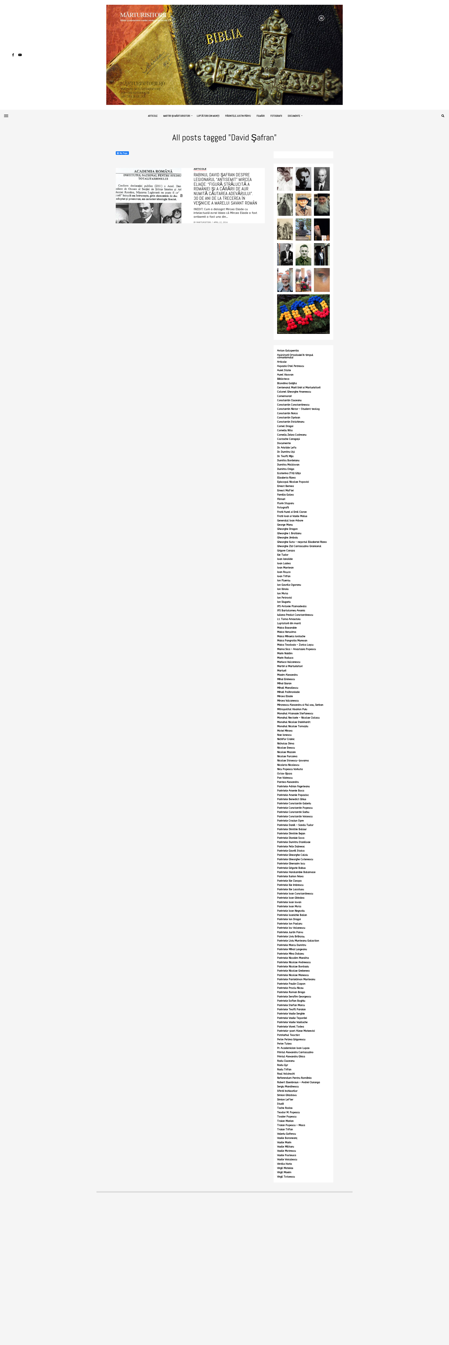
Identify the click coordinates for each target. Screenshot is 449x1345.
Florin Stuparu (285, 503)
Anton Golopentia (288, 350)
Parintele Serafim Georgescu (294, 996)
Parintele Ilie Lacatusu (290, 889)
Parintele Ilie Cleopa (289, 880)
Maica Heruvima (286, 632)
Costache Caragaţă (288, 439)
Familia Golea (285, 494)
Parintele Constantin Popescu (295, 807)
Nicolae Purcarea (287, 756)
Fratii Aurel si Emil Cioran (292, 511)
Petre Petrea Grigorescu (291, 1039)
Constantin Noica (287, 413)
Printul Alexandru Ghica (291, 1056)
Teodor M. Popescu (288, 1112)
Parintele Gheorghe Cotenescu (295, 859)
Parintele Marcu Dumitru (291, 945)
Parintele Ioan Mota (289, 906)
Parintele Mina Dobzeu (290, 953)
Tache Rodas (285, 1108)
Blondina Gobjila (287, 383)
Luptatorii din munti (289, 623)
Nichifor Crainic (286, 739)
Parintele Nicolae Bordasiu (293, 966)
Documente (294, 115)
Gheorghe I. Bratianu (289, 533)
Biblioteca (283, 378)
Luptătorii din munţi (208, 115)
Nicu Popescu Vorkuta (290, 769)
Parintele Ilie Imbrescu (290, 885)
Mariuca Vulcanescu (288, 662)
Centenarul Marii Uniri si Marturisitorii (298, 387)
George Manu (285, 524)
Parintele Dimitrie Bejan (291, 833)
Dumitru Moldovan (288, 464)
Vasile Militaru (285, 1146)
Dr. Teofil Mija (285, 456)
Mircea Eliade (285, 696)
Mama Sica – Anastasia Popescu (296, 649)
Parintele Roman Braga (291, 992)
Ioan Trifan (283, 576)
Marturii (281, 670)
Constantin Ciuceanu (289, 400)
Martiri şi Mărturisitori (176, 115)
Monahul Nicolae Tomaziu (292, 726)
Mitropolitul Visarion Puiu (292, 709)
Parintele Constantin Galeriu (294, 803)
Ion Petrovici (284, 597)
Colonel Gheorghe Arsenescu (294, 391)
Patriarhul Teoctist (288, 1035)
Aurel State (284, 370)
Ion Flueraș (283, 580)
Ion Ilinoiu (283, 589)
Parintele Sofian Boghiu (291, 1000)
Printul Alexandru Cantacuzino (295, 1052)
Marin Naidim (285, 653)
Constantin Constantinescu (293, 404)
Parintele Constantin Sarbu (293, 812)
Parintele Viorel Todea (290, 1026)
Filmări (261, 115)
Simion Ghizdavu (287, 1095)
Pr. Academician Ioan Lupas (293, 1048)
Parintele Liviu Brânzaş (291, 936)
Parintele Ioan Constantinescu (295, 893)
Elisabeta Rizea (286, 477)
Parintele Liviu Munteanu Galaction (298, 940)
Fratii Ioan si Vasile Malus (292, 516)
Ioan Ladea (284, 563)
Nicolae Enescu (286, 747)
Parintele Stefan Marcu (291, 1005)
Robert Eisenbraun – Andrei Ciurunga (298, 1082)
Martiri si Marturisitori (290, 666)
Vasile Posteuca (286, 1155)
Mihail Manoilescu (287, 687)
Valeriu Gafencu (286, 1133)
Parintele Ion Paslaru (289, 923)
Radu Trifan (284, 1069)
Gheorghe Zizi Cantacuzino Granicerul (299, 546)
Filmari (281, 499)
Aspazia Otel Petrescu (290, 366)
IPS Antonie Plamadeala (291, 606)
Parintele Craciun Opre (290, 820)
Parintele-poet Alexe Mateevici (296, 1030)
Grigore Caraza (286, 550)
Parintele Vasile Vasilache (292, 1022)
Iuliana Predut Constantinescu (295, 614)
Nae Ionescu (284, 734)
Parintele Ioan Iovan (289, 902)
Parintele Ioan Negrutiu (291, 910)
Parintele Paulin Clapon (291, 983)
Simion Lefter (285, 1099)
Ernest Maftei (285, 490)
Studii (280, 1103)
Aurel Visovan (285, 374)
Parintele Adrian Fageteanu (293, 786)
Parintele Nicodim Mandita (293, 957)
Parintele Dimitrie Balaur (292, 829)
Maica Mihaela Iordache (291, 636)
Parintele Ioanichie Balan (292, 915)
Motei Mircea (284, 730)
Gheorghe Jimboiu (287, 537)
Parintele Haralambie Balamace (296, 872)
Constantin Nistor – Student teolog (298, 409)
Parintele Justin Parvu (290, 932)
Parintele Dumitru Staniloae (293, 842)
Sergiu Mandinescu (288, 1086)
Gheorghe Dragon (287, 529)
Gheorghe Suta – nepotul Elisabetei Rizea (302, 542)
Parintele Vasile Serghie (291, 1013)
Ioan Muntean (285, 567)
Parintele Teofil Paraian (291, 1009)
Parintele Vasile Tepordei (292, 1018)
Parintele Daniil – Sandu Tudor (295, 825)
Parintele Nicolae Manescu (293, 975)
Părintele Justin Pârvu (238, 115)
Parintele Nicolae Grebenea (293, 970)
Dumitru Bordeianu (288, 460)
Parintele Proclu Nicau (290, 988)
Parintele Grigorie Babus (291, 868)
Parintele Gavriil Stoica (290, 850)
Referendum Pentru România (294, 1077)
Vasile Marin (284, 1142)
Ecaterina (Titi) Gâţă (289, 473)
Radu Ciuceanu (285, 1060)
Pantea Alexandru (288, 782)
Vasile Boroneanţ (287, 1138)
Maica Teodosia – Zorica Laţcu (295, 644)
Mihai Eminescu (286, 679)
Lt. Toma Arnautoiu (288, 619)
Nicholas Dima (285, 743)
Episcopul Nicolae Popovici (293, 481)
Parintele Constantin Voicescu (295, 816)
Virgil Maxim (284, 1172)
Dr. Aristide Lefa (286, 447)
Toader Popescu (286, 1116)
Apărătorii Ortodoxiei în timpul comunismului (295, 356)
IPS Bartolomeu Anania (291, 610)
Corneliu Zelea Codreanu (291, 434)
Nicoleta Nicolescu (288, 765)
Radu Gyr (282, 1065)
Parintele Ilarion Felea (290, 876)
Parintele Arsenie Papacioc (293, 795)
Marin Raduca (285, 657)
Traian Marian (285, 1121)
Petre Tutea (284, 1043)
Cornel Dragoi (285, 426)
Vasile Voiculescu (287, 1159)
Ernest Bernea (285, 486)
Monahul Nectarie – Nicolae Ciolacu (298, 717)
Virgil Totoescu (286, 1176)
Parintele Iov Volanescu (291, 927)
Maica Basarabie (287, 627)
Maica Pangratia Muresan (292, 640)
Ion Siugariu (284, 601)
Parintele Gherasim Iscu (291, 863)
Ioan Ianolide (285, 559)
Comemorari (284, 396)
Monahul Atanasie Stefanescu (295, 713)
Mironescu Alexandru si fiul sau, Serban (300, 704)
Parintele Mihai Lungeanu (292, 949)
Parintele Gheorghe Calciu (292, 854)
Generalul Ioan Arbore (290, 520)
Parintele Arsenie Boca (290, 790)
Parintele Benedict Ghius (291, 799)
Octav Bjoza (284, 773)
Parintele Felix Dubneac (291, 846)
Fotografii (276, 115)
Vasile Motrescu (286, 1150)
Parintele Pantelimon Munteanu (296, 979)
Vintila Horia (284, 1163)
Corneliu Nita (285, 430)
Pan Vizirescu (285, 777)
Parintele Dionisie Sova (290, 837)
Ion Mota (282, 593)
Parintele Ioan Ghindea (290, 897)
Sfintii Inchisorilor (287, 1090)
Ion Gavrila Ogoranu (289, 584)
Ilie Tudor (282, 554)
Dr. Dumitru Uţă (286, 451)
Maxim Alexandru (287, 674)
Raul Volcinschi (286, 1073)
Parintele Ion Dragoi (289, 919)
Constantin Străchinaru (290, 421)
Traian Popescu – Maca (291, 1125)
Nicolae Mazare (286, 752)
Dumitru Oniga (285, 469)
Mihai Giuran (284, 683)
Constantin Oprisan (288, 417)
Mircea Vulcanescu (288, 700)
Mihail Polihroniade (288, 692)
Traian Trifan (285, 1129)
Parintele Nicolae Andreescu (294, 962)
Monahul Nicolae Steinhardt (293, 722)
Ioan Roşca (283, 572)
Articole (153, 115)
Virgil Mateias (285, 1168)
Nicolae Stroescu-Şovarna (293, 760)
